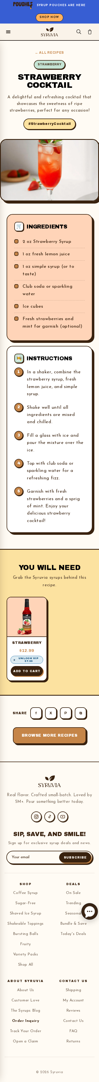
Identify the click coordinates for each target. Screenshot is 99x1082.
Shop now (49, 17)
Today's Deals (73, 934)
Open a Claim (25, 1041)
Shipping (73, 990)
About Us (25, 990)
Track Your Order (26, 1031)
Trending (73, 903)
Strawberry (27, 643)
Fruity (25, 944)
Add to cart (27, 671)
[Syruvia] (49, 31)
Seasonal (73, 913)
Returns (73, 1041)
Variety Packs (25, 954)
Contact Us (73, 1021)
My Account (73, 1000)
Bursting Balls (25, 934)
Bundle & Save (73, 924)
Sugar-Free (25, 903)
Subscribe (75, 857)
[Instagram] (36, 816)
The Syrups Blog (25, 1010)
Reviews (73, 1010)
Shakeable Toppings (25, 924)
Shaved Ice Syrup (26, 913)
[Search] (79, 32)
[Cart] (90, 32)
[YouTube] (62, 816)
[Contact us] (89, 911)
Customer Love (26, 1000)
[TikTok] (49, 816)
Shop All (25, 965)
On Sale (73, 893)
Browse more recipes (50, 735)
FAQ (73, 1031)
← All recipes (49, 53)
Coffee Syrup (25, 893)
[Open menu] (8, 32)
